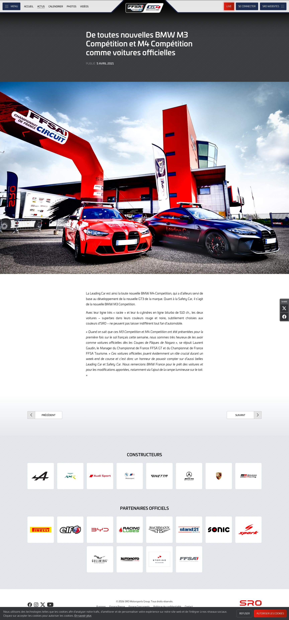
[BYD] (100, 529)
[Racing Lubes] (130, 529)
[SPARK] (248, 529)
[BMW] (130, 476)
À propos (101, 606)
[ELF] (70, 529)
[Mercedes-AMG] (189, 476)
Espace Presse (117, 606)
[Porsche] (219, 476)
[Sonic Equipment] (219, 529)
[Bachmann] (159, 529)
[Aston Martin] (70, 476)
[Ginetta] (159, 476)
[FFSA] (189, 559)
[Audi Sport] (100, 476)
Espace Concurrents (139, 606)
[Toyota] (248, 476)
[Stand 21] (189, 529)
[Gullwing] (100, 559)
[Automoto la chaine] (130, 559)
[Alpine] (40, 476)
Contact (189, 606)
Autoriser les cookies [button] (270, 613)
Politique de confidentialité (167, 606)
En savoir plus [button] (82, 615)
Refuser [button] (244, 613)
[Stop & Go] (159, 559)
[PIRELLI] (40, 529)
